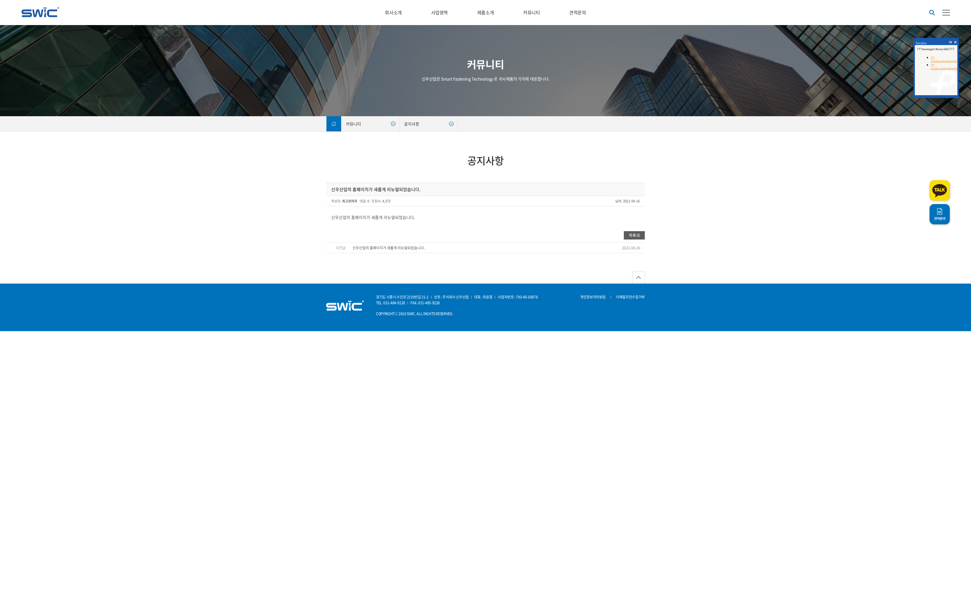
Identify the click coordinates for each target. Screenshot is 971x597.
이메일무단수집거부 (630, 296)
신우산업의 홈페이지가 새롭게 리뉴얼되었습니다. (388, 247)
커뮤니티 (531, 12)
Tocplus (921, 43)
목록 (632, 235)
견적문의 (577, 12)
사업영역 (439, 12)
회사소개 (393, 12)
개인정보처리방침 (593, 296)
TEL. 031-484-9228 (390, 302)
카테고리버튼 (946, 12)
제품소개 (485, 12)
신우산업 (40, 12)
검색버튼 (932, 13)
